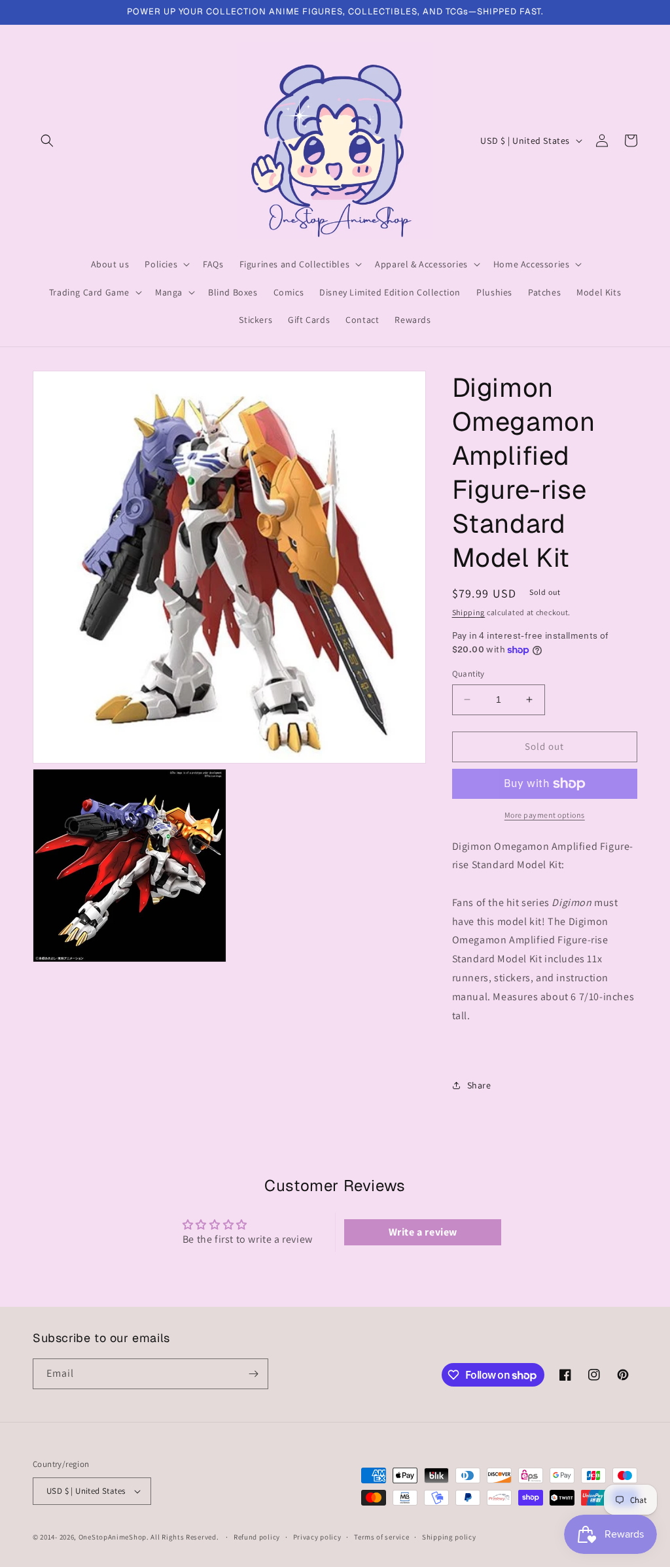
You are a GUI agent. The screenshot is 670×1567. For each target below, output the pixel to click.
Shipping (468, 612)
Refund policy (257, 1537)
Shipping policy (449, 1537)
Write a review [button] (423, 1232)
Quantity (468, 673)
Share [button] (479, 1085)
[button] (47, 140)
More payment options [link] (544, 815)
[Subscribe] (253, 1373)
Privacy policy (317, 1537)
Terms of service (381, 1537)
